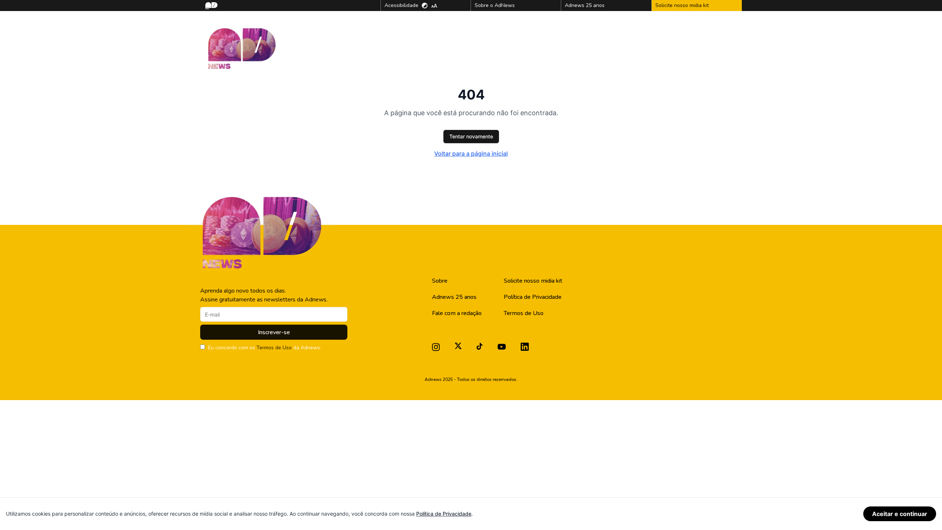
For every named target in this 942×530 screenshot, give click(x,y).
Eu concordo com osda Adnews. (264, 347)
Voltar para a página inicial (471, 153)
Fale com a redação (457, 313)
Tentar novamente (471, 136)
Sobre (439, 281)
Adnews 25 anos (454, 297)
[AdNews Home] (210, 5)
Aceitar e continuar (899, 513)
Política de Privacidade (533, 297)
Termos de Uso (274, 347)
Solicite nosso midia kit (533, 281)
